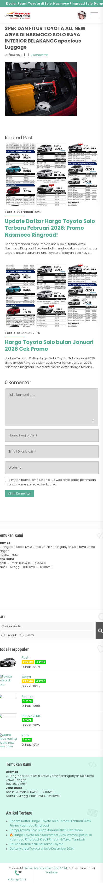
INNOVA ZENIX (31, 716)
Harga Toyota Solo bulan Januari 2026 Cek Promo (49, 346)
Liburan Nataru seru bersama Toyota (36, 844)
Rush (25, 657)
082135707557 (16, 871)
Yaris (25, 735)
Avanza (27, 696)
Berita (29, 635)
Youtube (51, 872)
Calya (26, 677)
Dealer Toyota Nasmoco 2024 (45, 868)
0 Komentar (39, 55)
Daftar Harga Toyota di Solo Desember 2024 (42, 849)
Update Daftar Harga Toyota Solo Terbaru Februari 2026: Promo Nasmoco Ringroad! (50, 228)
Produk (12, 635)
